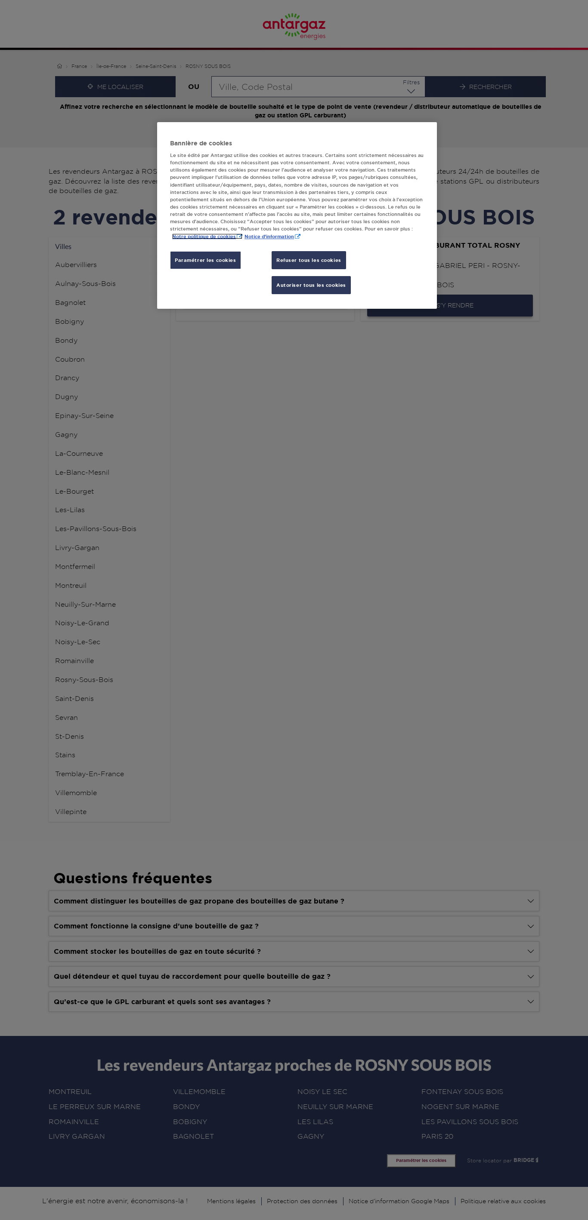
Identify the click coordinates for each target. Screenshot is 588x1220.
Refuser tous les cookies (308, 260)
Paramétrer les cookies (205, 260)
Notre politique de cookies (204, 236)
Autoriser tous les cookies (311, 285)
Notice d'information (269, 236)
